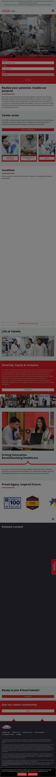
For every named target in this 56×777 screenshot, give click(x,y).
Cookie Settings (22, 774)
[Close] (53, 770)
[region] (28, 772)
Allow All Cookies (33, 774)
